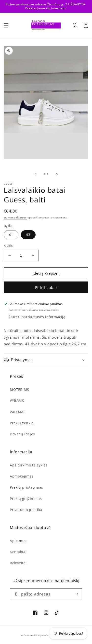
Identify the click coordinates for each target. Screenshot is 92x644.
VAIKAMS (18, 412)
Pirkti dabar (46, 287)
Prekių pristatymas (26, 487)
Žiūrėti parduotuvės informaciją (37, 316)
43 (28, 234)
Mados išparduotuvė (41, 635)
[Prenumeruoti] (76, 594)
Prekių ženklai (22, 423)
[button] (6, 25)
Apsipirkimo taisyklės (29, 465)
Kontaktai (18, 551)
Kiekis (8, 245)
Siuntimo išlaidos (15, 217)
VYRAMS (17, 400)
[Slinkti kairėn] (35, 174)
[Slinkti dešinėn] (57, 174)
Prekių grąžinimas (26, 498)
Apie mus (18, 540)
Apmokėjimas (22, 476)
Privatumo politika (26, 509)
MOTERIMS (19, 389)
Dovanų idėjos (22, 434)
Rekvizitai (18, 563)
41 (11, 234)
